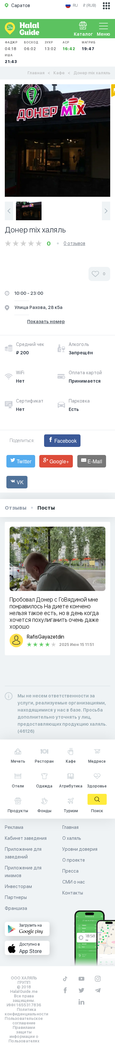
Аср (69, 46)
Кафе (59, 72)
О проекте (73, 860)
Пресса (70, 871)
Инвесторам (18, 886)
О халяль (71, 838)
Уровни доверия (79, 849)
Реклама (14, 827)
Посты (46, 508)
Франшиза (16, 908)
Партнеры (16, 897)
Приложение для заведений (23, 853)
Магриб (89, 46)
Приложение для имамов (23, 871)
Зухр (50, 46)
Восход (31, 46)
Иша (11, 58)
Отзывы (16, 508)
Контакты (72, 892)
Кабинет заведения (26, 838)
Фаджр (11, 46)
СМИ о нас (73, 882)
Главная (35, 72)
